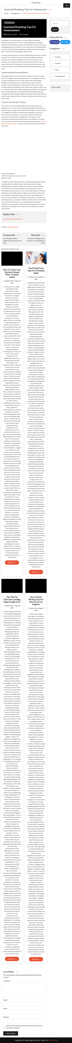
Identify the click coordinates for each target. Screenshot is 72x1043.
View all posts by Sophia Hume (13, 219)
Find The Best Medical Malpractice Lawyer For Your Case (12, 239)
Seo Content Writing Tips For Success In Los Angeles (36, 601)
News (57, 70)
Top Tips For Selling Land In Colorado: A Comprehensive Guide (36, 239)
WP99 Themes (53, 1040)
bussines (58, 63)
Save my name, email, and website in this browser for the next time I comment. (24, 1027)
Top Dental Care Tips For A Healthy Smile (36, 270)
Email (5, 1008)
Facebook (55, 42)
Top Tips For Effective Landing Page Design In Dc (12, 599)
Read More (11, 562)
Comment (7, 981)
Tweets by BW (55, 87)
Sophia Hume (9, 281)
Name (5, 1000)
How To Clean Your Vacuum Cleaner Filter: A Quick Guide (12, 273)
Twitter (66, 42)
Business (58, 57)
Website (6, 1017)
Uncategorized (9, 22)
